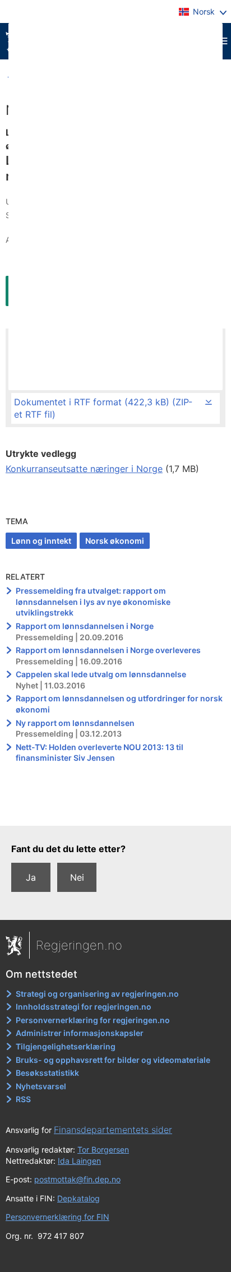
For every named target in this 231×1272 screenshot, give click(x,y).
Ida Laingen (79, 1160)
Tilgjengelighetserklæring (66, 1046)
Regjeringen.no (79, 945)
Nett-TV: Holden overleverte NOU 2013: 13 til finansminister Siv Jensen (99, 752)
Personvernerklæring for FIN (57, 1217)
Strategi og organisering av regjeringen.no (97, 993)
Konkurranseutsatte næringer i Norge (84, 468)
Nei (77, 877)
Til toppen (116, 809)
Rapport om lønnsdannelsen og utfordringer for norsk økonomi (119, 703)
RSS (23, 1099)
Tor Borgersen (103, 1149)
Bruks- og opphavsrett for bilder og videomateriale (113, 1060)
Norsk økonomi (114, 540)
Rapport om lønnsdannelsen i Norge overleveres (108, 650)
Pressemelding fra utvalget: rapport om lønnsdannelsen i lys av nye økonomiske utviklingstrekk (93, 601)
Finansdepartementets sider (113, 1129)
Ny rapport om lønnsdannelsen (75, 723)
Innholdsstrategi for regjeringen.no (83, 1006)
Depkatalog (78, 1198)
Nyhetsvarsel (41, 1086)
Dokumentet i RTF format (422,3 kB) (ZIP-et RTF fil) (103, 408)
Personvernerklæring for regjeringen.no (93, 1020)
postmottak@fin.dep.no (77, 1179)
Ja (31, 877)
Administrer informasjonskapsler (80, 1033)
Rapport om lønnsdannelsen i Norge (85, 626)
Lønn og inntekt (41, 540)
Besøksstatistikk (47, 1072)
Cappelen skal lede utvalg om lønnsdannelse (101, 674)
